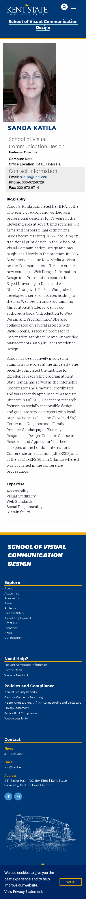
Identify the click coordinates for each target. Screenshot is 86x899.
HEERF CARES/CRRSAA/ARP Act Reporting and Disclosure (42, 702)
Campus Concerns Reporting (23, 697)
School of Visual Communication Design (43, 24)
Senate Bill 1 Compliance (20, 712)
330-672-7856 (13, 753)
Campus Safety (14, 612)
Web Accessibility (16, 718)
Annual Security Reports (20, 691)
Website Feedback (16, 675)
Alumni (9, 603)
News (8, 632)
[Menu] (73, 7)
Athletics (10, 607)
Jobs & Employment (17, 617)
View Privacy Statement (23, 891)
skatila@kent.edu (33, 176)
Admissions (12, 598)
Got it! (70, 881)
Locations (10, 627)
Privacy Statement (16, 707)
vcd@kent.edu (14, 767)
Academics (11, 593)
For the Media (13, 669)
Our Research (13, 637)
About (8, 588)
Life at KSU (11, 622)
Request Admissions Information (26, 664)
